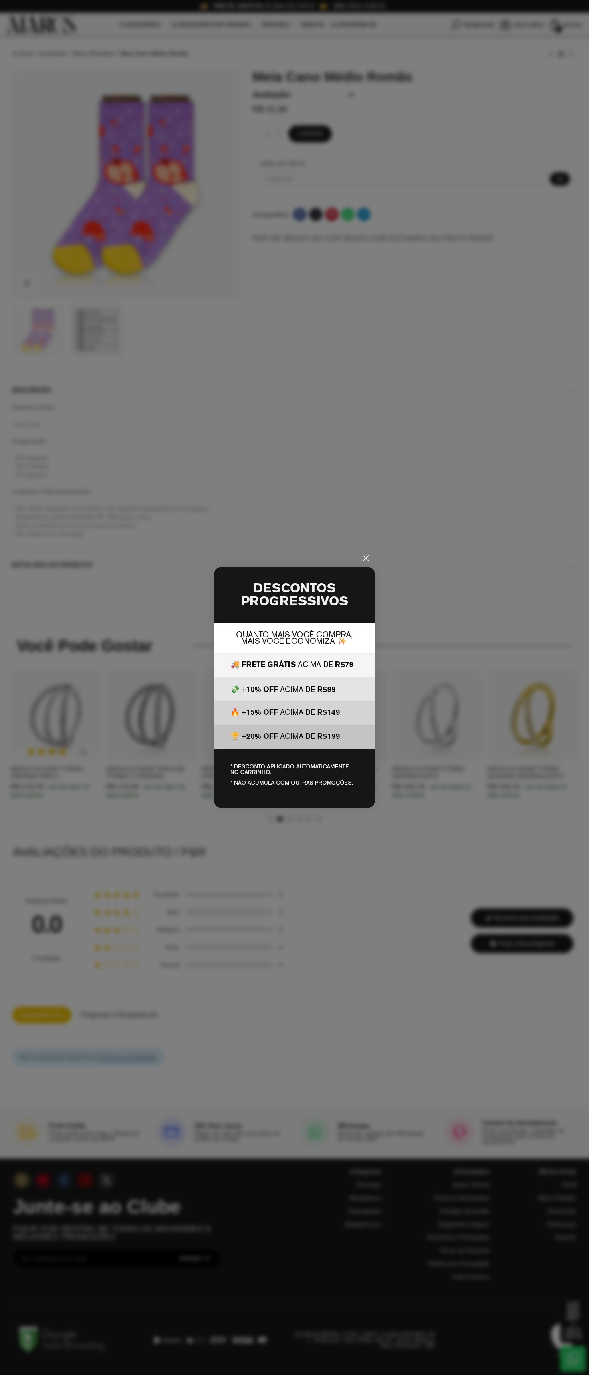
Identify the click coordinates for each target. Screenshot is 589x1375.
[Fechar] (366, 558)
